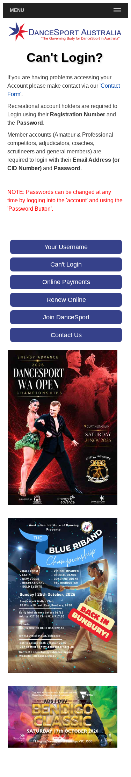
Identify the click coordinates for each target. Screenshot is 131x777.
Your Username (66, 246)
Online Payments (66, 281)
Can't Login (66, 264)
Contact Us (66, 335)
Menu (17, 10)
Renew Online (66, 299)
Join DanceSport (66, 317)
